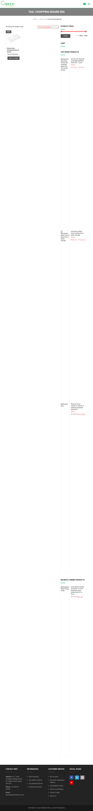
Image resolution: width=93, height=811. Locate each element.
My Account (54, 777)
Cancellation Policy (56, 786)
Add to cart (13, 58)
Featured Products (35, 787)
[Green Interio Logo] (8, 4)
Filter (65, 36)
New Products (34, 777)
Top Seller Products (35, 780)
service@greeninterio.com (15, 795)
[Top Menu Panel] (84, 4)
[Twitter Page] (77, 777)
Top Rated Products (36, 783)
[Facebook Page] (71, 777)
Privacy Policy (55, 792)
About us (53, 796)
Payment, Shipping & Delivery (57, 781)
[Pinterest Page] (71, 783)
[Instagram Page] (82, 777)
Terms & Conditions (57, 789)
